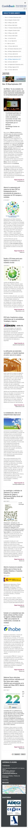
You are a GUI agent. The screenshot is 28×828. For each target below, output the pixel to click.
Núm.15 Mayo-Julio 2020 (11, 33)
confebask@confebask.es (9, 773)
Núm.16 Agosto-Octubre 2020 (12, 30)
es (24, 8)
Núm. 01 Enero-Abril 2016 (11, 69)
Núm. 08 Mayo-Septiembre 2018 (13, 51)
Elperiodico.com (20, 311)
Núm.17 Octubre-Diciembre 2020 (13, 28)
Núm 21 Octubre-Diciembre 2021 (13, 17)
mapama (22, 606)
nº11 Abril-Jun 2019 (10, 43)
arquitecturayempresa (18, 344)
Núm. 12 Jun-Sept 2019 (11, 41)
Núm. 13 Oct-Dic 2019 (10, 38)
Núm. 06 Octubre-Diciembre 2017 (13, 56)
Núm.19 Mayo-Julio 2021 (11, 22)
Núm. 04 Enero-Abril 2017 (11, 62)
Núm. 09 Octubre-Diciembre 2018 (13, 49)
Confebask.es (20, 181)
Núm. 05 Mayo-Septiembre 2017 (13, 59)
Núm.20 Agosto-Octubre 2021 (12, 20)
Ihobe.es (22, 252)
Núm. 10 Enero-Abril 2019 (11, 46)
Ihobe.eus (21, 560)
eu (26, 8)
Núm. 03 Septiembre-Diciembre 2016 (14, 64)
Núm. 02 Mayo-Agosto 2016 (12, 67)
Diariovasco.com (19, 406)
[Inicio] (14, 5)
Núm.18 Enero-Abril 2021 (11, 25)
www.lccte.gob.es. (19, 602)
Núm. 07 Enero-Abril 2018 (11, 54)
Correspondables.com (18, 484)
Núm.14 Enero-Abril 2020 (11, 35)
